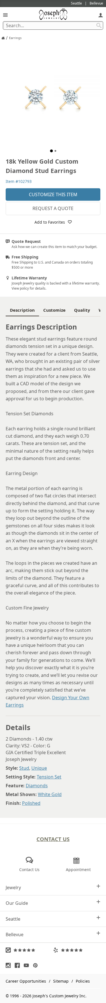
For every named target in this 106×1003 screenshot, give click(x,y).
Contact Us (53, 838)
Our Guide (17, 903)
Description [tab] (22, 310)
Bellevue (14, 934)
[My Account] (100, 14)
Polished (31, 803)
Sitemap (61, 981)
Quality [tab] (82, 310)
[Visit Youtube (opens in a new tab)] (28, 965)
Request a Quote (53, 208)
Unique (39, 768)
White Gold (50, 794)
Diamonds (37, 785)
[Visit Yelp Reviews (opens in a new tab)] (77, 950)
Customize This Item (53, 194)
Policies (83, 981)
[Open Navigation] (5, 14)
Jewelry (13, 887)
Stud (24, 768)
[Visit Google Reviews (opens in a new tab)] (29, 950)
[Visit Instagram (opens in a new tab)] (10, 965)
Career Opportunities (26, 981)
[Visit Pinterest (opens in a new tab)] (37, 965)
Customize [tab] (54, 310)
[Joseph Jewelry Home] (3, 38)
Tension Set (49, 777)
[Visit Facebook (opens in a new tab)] (19, 965)
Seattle (13, 919)
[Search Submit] (99, 25)
